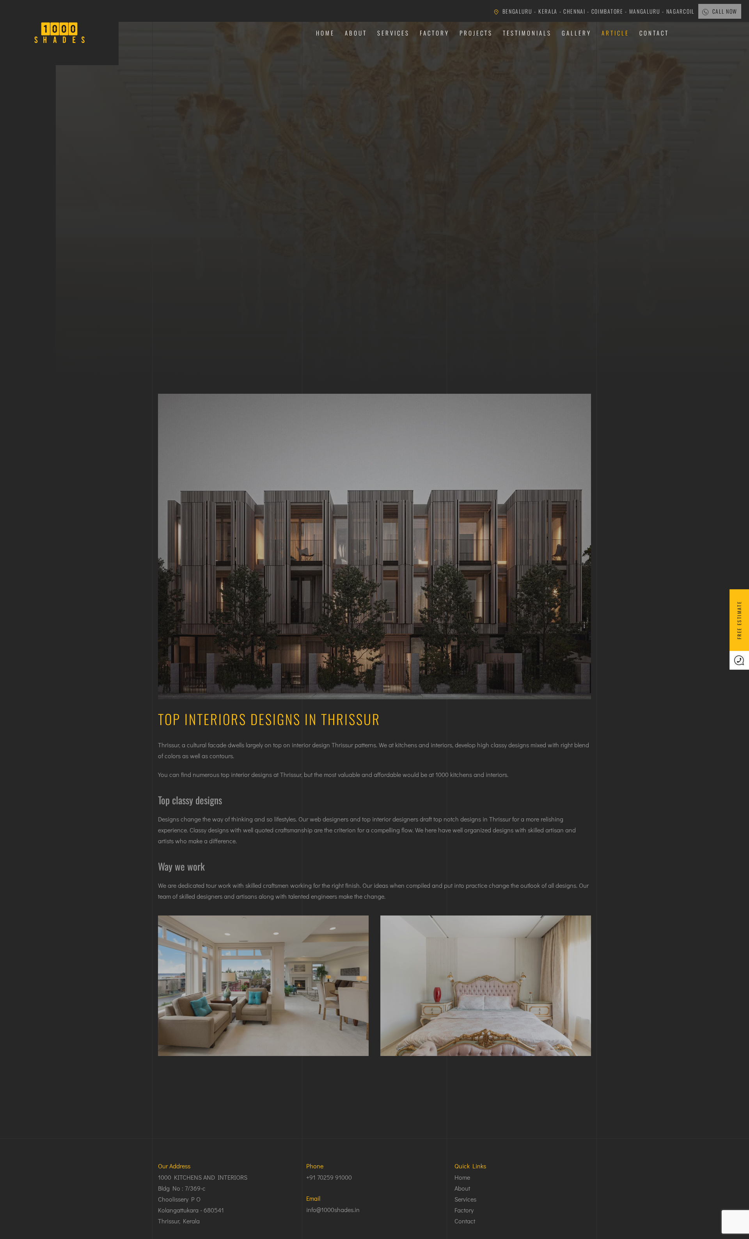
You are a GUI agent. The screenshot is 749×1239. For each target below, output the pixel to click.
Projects (476, 32)
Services (393, 32)
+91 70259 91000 (329, 1177)
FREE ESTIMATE (739, 620)
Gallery (576, 32)
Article (615, 32)
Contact (654, 32)
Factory (434, 32)
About (356, 32)
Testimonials (527, 32)
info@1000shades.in (333, 1209)
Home (325, 32)
